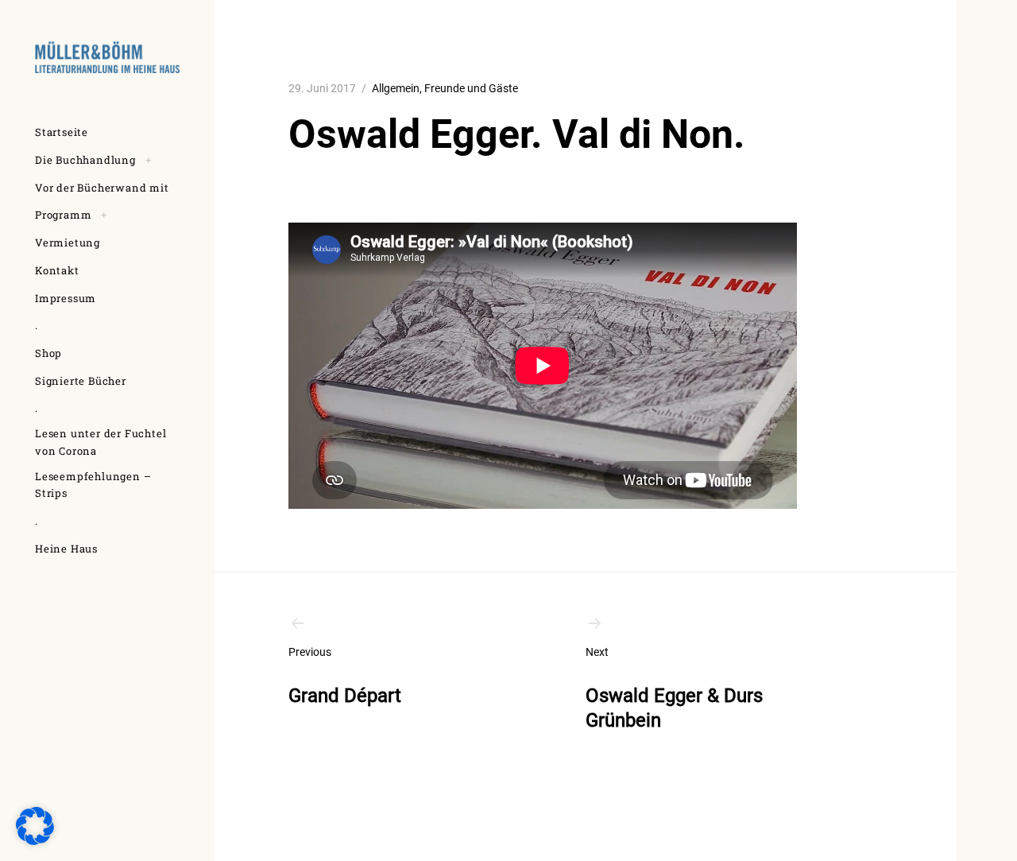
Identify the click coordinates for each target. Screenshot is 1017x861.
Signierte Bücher (80, 381)
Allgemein (396, 88)
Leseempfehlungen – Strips (93, 485)
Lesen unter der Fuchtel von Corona (100, 442)
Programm (63, 214)
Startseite (61, 132)
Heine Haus (66, 548)
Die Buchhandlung (85, 160)
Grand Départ (344, 676)
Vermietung (67, 242)
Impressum (65, 298)
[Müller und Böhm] (107, 57)
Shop (48, 353)
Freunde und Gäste (471, 88)
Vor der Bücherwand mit (102, 187)
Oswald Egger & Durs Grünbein (674, 688)
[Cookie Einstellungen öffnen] (35, 840)
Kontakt (57, 270)
